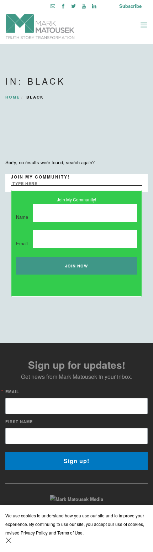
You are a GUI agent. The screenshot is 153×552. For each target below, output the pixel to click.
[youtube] (83, 5)
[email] (53, 5)
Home (12, 97)
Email (12, 391)
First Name (19, 421)
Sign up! (76, 461)
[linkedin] (94, 5)
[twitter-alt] (73, 5)
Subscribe (130, 5)
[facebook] (63, 5)
